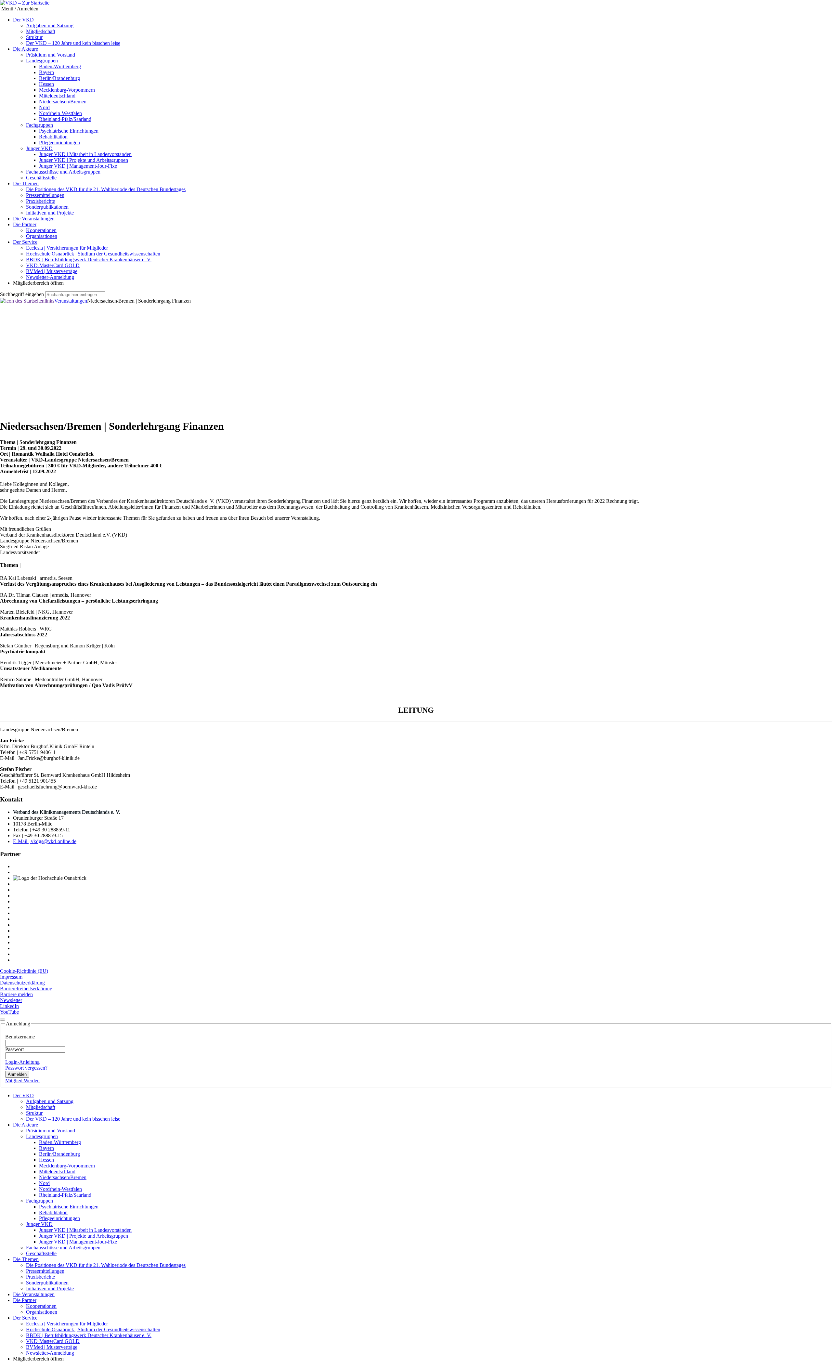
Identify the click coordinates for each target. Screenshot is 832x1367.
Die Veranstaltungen (34, 218)
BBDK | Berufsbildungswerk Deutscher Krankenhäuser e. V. (88, 259)
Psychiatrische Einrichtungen (68, 131)
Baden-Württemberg (60, 66)
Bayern (46, 72)
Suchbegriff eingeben (22, 294)
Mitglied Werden (22, 1080)
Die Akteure (25, 49)
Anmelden (17, 1074)
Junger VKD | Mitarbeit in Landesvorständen (85, 154)
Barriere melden (16, 994)
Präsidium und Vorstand (50, 55)
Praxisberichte (40, 201)
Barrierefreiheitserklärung (26, 988)
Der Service (25, 242)
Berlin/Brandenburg (59, 78)
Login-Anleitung (22, 1062)
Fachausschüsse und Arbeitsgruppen (63, 172)
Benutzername (20, 1036)
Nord (44, 107)
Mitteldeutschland (57, 95)
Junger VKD (39, 148)
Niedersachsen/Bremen (62, 101)
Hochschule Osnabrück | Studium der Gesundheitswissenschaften (93, 253)
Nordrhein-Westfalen (60, 113)
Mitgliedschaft (40, 31)
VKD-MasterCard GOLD (53, 265)
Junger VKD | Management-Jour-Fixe (78, 166)
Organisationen (41, 236)
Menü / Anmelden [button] (19, 8)
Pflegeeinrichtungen (59, 142)
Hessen (46, 84)
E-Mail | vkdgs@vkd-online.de (44, 841)
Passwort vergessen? (26, 1068)
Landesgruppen (42, 60)
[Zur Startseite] (24, 3)
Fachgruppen (39, 125)
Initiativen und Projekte (50, 212)
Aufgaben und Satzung (49, 25)
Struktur (34, 37)
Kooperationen (41, 230)
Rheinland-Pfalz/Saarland (65, 119)
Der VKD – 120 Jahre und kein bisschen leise (73, 43)
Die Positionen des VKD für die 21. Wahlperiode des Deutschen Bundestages (106, 189)
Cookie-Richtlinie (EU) (24, 971)
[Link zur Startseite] (27, 301)
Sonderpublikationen (47, 207)
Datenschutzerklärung (22, 982)
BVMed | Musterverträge (51, 271)
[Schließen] (2, 1020)
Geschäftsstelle (41, 177)
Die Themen (26, 183)
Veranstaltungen (70, 301)
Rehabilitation (53, 136)
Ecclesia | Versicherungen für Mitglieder (67, 248)
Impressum (11, 977)
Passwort (14, 1049)
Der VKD (23, 19)
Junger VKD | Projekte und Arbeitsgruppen (83, 160)
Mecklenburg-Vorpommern (67, 90)
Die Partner (24, 224)
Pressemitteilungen (45, 195)
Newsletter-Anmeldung (50, 277)
